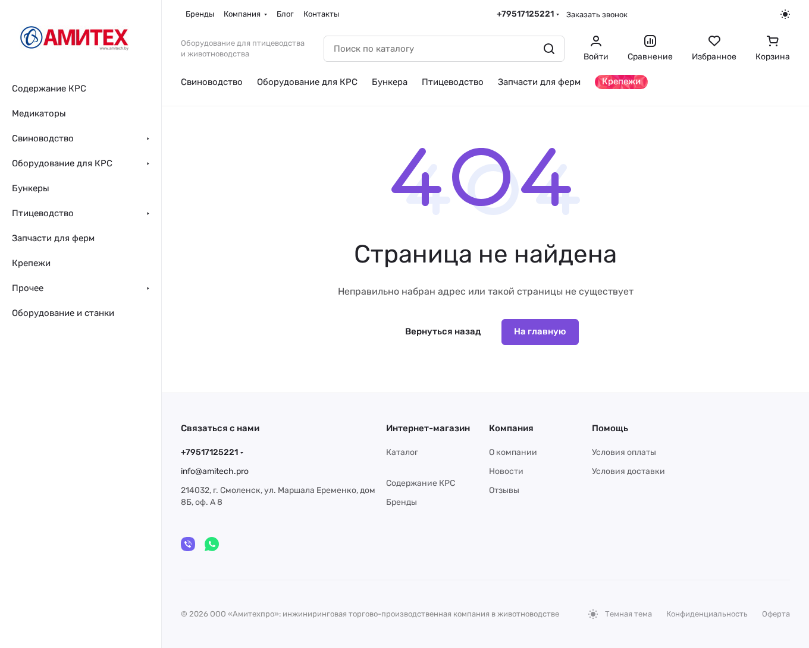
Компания (511, 428)
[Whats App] (212, 544)
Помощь (610, 428)
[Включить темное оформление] (785, 14)
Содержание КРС (420, 483)
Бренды (401, 502)
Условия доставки (628, 471)
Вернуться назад (443, 331)
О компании (513, 452)
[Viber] (188, 544)
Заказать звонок (597, 14)
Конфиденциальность (707, 613)
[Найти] (549, 48)
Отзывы (504, 490)
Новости (506, 471)
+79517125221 (525, 14)
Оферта (776, 613)
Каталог (402, 452)
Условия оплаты (624, 452)
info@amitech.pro (215, 471)
